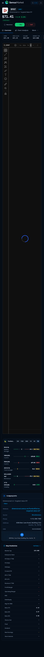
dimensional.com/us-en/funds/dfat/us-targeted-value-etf (26, 510)
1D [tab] (38, 441)
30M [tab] (26, 441)
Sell (31, 25)
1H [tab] (31, 441)
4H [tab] (34, 441)
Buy (21, 25)
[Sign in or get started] (41, 3)
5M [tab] (18, 441)
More (5, 503)
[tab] (6, 30)
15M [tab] (22, 441)
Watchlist (9, 24)
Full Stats (36, 546)
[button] (22, 536)
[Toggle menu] (3, 3)
